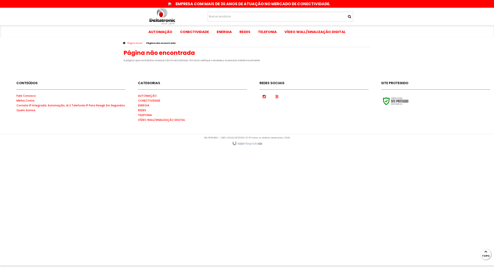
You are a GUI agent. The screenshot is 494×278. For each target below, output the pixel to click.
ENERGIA (143, 105)
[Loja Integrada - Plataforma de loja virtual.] (247, 143)
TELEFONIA (145, 115)
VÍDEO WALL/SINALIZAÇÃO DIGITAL (161, 120)
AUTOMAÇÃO (147, 96)
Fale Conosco (26, 96)
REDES (142, 110)
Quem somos (25, 110)
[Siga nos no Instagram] (264, 96)
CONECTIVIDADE (149, 101)
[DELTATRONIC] (162, 16)
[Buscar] (349, 16)
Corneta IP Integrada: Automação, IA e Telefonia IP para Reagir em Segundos (70, 105)
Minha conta (25, 101)
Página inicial (134, 43)
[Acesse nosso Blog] (277, 96)
